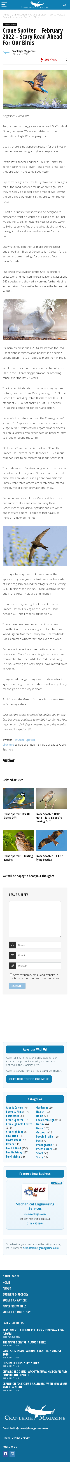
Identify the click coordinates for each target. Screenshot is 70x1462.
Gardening (42, 1107)
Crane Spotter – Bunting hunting (18, 858)
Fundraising (13, 1156)
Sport (39, 1153)
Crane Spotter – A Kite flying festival (49, 858)
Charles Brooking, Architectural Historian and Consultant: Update (35, 1373)
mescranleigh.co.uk (35, 1214)
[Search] (64, 5)
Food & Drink (14, 1148)
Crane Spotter (20, 14)
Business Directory (15, 1294)
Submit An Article (15, 1300)
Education (12, 1136)
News (39, 1128)
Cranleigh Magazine (24, 51)
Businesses (12, 1116)
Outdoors (42, 1132)
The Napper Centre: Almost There (24, 1342)
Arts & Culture (14, 1107)
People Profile (44, 1136)
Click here (8, 744)
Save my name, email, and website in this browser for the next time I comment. (34, 976)
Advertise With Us (15, 1306)
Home (6, 14)
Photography (44, 1145)
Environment (13, 1140)
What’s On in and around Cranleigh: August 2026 (32, 1352)
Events (10, 1144)
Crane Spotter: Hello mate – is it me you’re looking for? (49, 817)
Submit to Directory (17, 1312)
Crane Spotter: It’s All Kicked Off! (16, 816)
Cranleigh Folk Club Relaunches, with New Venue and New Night (35, 1385)
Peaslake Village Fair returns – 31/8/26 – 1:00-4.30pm (33, 1332)
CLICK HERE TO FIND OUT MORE (29, 1079)
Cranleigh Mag (15, 1132)
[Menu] (4, 5)
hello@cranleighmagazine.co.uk (41, 1248)
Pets (39, 1141)
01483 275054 (21, 1437)
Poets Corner (44, 1149)
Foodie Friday (14, 1152)
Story (39, 1157)
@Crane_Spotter (25, 739)
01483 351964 (35, 1223)
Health (40, 1112)
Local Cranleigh (45, 1120)
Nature (40, 1124)
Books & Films (14, 1112)
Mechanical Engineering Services (35, 1206)
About (7, 1288)
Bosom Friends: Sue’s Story (21, 1363)
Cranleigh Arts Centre (19, 1124)
